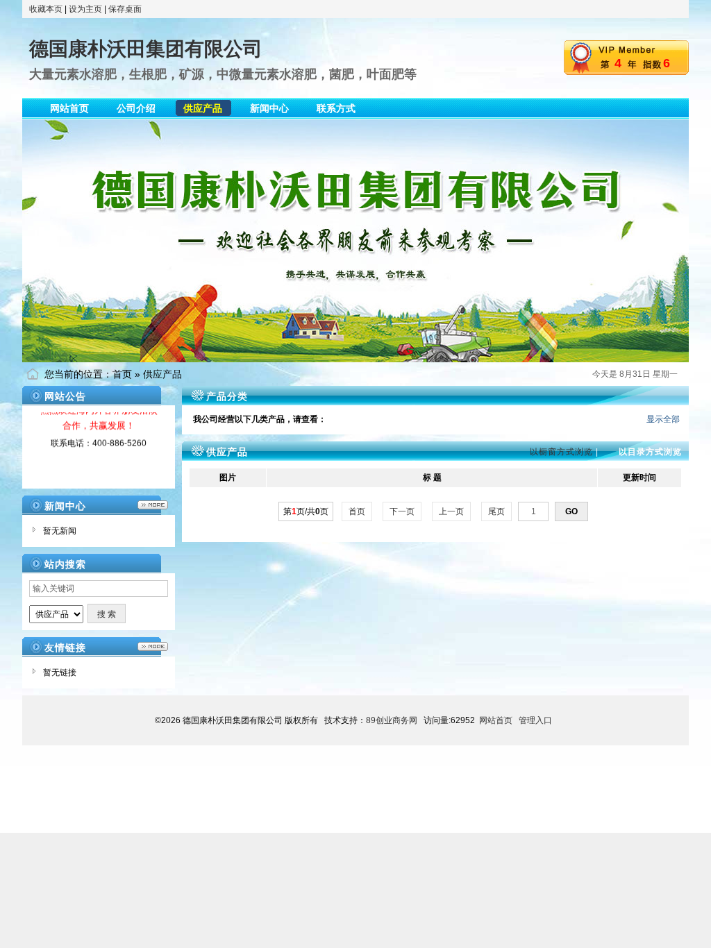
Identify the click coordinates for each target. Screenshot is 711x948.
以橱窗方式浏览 (561, 452)
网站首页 (495, 720)
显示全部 (663, 419)
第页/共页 (305, 511)
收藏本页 (45, 9)
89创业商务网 (391, 720)
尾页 (496, 511)
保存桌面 (125, 9)
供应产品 (162, 374)
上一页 (451, 511)
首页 (122, 374)
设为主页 (85, 9)
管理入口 (535, 720)
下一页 (402, 511)
